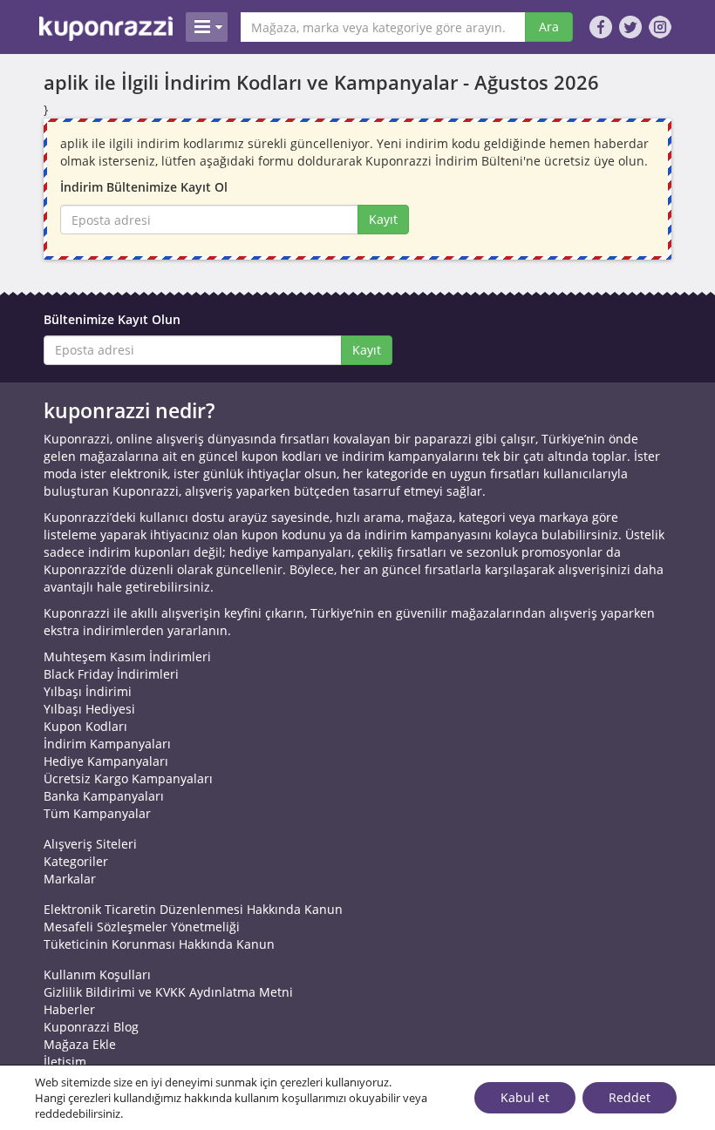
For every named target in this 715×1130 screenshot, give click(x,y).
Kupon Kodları (85, 726)
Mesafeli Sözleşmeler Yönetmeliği (142, 926)
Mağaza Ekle (80, 1044)
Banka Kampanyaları (104, 796)
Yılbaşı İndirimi (88, 691)
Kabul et (524, 1097)
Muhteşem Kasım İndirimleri (127, 656)
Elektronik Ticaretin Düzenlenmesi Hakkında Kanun (193, 909)
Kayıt (383, 219)
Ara (549, 26)
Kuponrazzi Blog (91, 1026)
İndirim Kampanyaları (107, 743)
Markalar (70, 878)
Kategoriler (76, 861)
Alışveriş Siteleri (90, 844)
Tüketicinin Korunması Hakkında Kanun (159, 944)
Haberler (69, 1009)
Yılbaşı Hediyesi (89, 708)
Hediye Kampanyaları (106, 761)
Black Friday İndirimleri (111, 674)
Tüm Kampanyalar (97, 813)
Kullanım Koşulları (97, 974)
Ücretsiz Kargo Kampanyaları (128, 778)
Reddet (629, 1097)
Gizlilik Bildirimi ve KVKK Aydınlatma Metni (168, 992)
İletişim (65, 1061)
